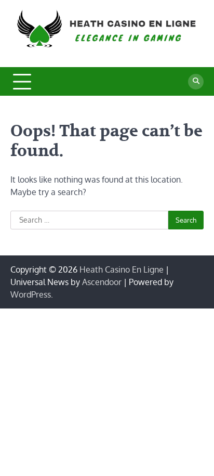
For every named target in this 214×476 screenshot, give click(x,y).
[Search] (196, 81)
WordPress (30, 294)
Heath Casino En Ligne (121, 269)
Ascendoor (102, 282)
